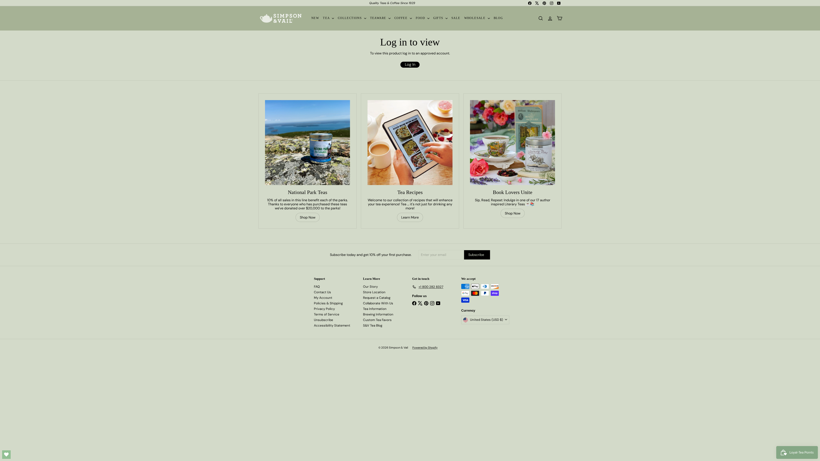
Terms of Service (326, 314)
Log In (410, 64)
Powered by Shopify (425, 347)
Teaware (378, 18)
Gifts (438, 18)
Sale (455, 18)
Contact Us (322, 292)
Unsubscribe (323, 320)
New (315, 18)
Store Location (374, 292)
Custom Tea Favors (377, 320)
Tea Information (375, 309)
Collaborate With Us (378, 303)
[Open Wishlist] (6, 454)
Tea (327, 18)
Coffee (401, 18)
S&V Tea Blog (372, 325)
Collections (350, 18)
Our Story (370, 286)
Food (421, 18)
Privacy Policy (324, 309)
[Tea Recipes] (410, 142)
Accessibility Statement (332, 325)
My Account (323, 298)
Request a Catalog (376, 298)
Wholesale (475, 18)
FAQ (317, 286)
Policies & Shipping (328, 303)
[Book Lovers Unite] (512, 142)
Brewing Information (378, 314)
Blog (498, 18)
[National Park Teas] (307, 142)
